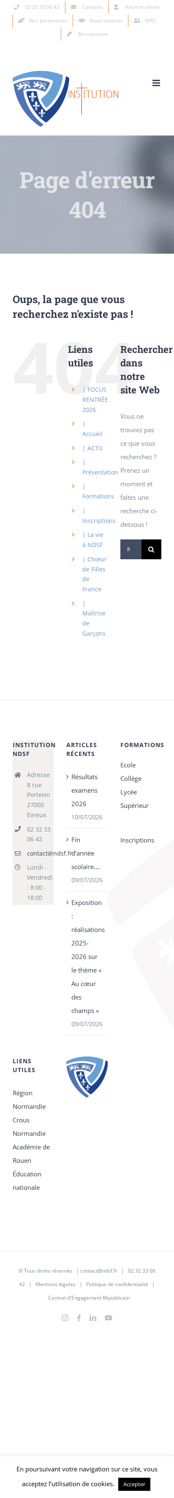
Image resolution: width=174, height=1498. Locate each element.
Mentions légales (55, 1284)
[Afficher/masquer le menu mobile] (156, 83)
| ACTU (92, 448)
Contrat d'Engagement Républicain (89, 1297)
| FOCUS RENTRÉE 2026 (95, 399)
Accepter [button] (134, 1484)
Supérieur (134, 805)
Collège (130, 778)
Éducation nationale (27, 1181)
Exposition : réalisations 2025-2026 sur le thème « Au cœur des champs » (87, 956)
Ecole (128, 765)
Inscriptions (137, 840)
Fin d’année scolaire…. (86, 853)
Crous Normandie (29, 1127)
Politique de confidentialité (117, 1284)
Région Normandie (29, 1100)
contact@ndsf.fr (40, 853)
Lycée (128, 792)
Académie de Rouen (31, 1154)
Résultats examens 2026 (84, 790)
